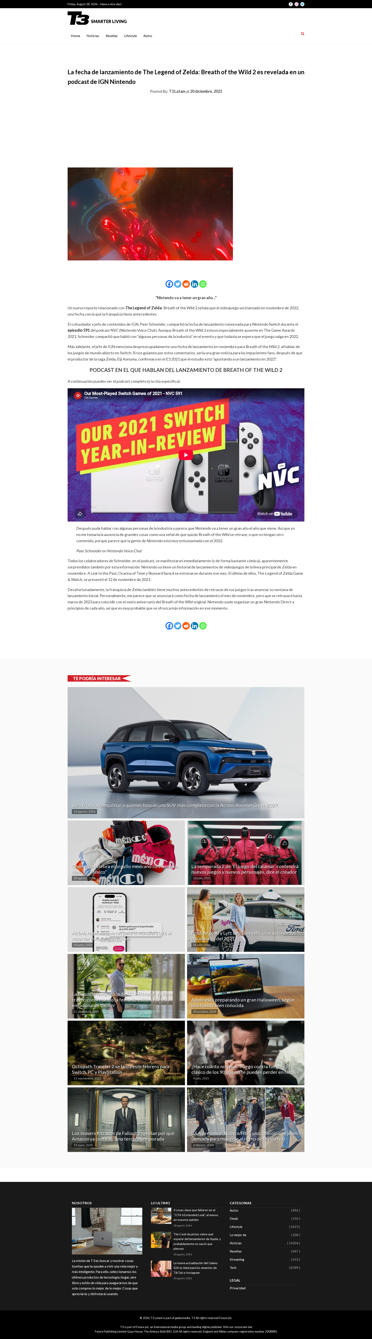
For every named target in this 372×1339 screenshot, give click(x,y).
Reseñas (112, 36)
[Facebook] (169, 284)
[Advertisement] (186, 130)
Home (75, 36)
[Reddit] (186, 284)
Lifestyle (130, 36)
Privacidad (238, 1288)
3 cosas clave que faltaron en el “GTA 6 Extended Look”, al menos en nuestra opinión (196, 1214)
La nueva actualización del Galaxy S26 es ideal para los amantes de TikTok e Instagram (196, 1267)
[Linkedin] (194, 284)
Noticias (93, 36)
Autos (147, 36)
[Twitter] (177, 284)
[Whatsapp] (203, 284)
